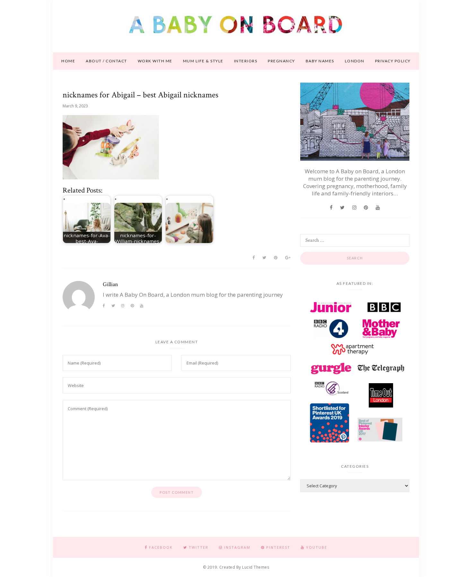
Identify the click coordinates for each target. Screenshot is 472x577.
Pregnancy (281, 61)
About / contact (106, 61)
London (354, 61)
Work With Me (155, 61)
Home (68, 61)
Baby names (320, 61)
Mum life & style (203, 61)
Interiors (246, 61)
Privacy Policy (393, 61)
